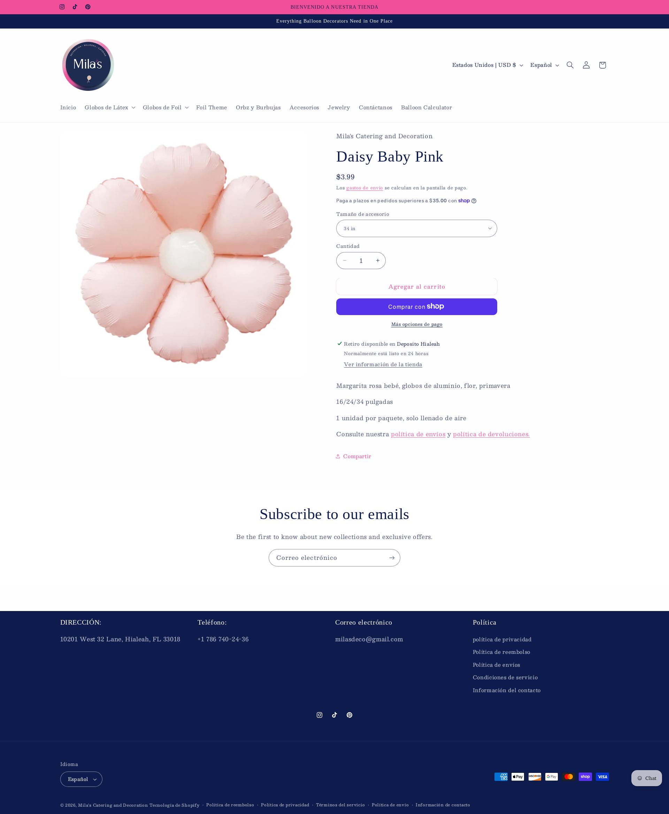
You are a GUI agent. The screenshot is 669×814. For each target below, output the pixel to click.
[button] (109, 107)
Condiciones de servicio (505, 677)
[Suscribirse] (392, 557)
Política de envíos (496, 664)
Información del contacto (507, 690)
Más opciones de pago (417, 324)
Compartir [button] (357, 456)
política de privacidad (502, 639)
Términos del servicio (340, 804)
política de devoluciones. (491, 433)
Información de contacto (443, 804)
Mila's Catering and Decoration (113, 805)
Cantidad (348, 246)
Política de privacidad (285, 804)
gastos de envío (364, 187)
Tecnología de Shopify (174, 805)
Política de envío (390, 804)
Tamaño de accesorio (362, 213)
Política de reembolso (501, 652)
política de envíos (418, 433)
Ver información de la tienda (383, 364)
